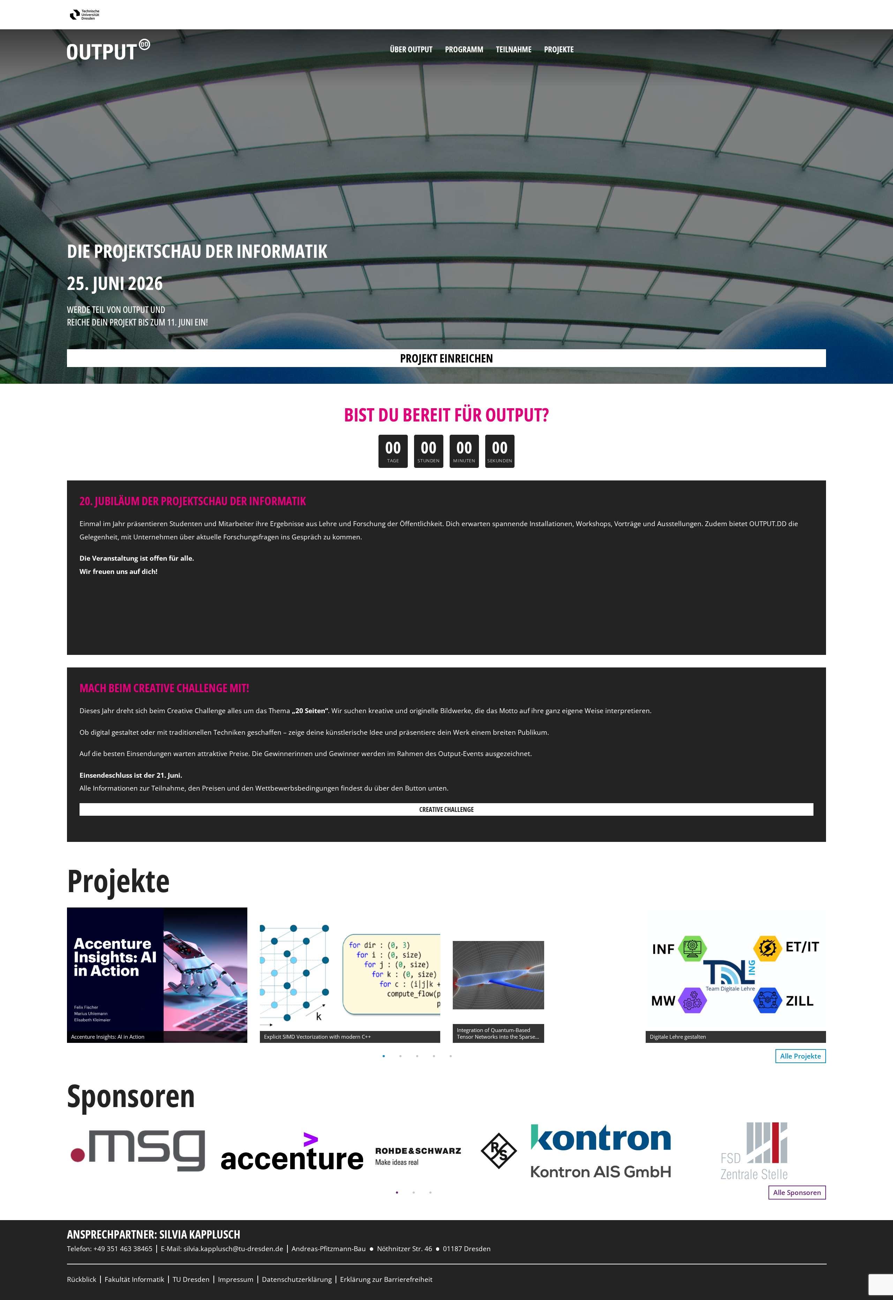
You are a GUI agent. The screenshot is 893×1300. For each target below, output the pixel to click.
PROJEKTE (559, 49)
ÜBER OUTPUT (411, 49)
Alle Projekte (800, 1056)
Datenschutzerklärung (297, 1279)
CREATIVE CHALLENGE (446, 809)
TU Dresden (191, 1279)
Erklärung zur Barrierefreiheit (386, 1279)
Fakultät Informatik (134, 1279)
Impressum (236, 1279)
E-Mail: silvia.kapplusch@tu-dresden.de (222, 1248)
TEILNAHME (514, 49)
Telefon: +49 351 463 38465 (109, 1248)
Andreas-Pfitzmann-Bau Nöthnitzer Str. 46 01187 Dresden (391, 1248)
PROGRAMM (464, 49)
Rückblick (81, 1279)
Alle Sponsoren (797, 1192)
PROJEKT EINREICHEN (446, 358)
